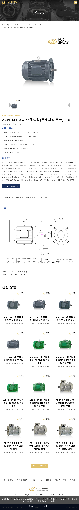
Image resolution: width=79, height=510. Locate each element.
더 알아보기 (45, 506)
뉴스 (40, 480)
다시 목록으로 (41, 465)
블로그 (48, 480)
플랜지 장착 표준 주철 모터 (37, 25)
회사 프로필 (8, 480)
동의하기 (32, 506)
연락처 (72, 480)
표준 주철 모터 (18, 25)
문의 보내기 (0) (12, 186)
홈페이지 (2, 25)
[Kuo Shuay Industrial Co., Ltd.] (9, 2)
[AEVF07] (39, 68)
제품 (8, 25)
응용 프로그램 (22, 480)
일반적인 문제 (60, 480)
